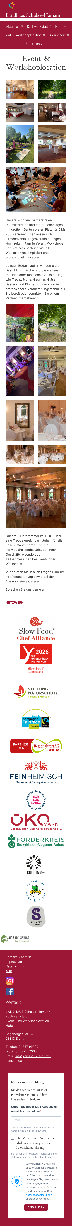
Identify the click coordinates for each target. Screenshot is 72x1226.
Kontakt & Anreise (19, 957)
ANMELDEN (36, 1207)
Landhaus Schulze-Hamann (34, 15)
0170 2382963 (26, 1051)
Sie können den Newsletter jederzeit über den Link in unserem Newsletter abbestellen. (34, 1155)
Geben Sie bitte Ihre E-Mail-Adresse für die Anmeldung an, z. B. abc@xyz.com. (32, 1129)
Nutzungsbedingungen (39, 1194)
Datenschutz (15, 966)
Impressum (14, 962)
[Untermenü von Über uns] (41, 44)
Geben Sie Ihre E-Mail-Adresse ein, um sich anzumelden (35, 1109)
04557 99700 (28, 1046)
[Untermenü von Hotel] (65, 27)
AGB (9, 971)
